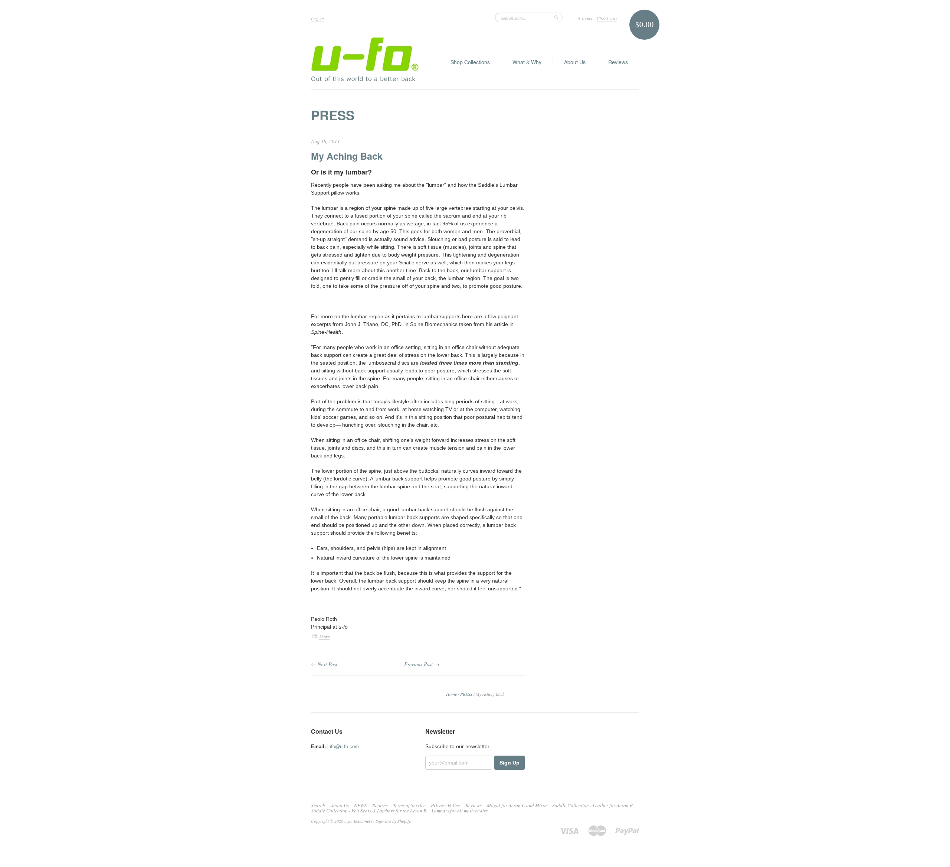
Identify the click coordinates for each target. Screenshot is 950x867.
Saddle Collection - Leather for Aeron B (592, 805)
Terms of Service (409, 805)
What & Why (526, 62)
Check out (607, 18)
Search (318, 805)
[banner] (365, 60)
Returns (380, 805)
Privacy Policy (445, 805)
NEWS (360, 805)
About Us (575, 62)
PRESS (332, 115)
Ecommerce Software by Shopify (382, 821)
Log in (317, 18)
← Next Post (324, 664)
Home (451, 694)
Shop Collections (470, 62)
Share (324, 636)
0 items (585, 18)
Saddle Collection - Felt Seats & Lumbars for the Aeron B (368, 810)
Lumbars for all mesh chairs (460, 810)
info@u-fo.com (343, 746)
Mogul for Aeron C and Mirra (517, 805)
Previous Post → (421, 664)
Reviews (618, 62)
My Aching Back (347, 156)
